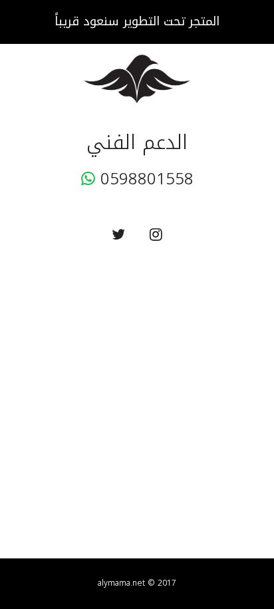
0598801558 (144, 179)
